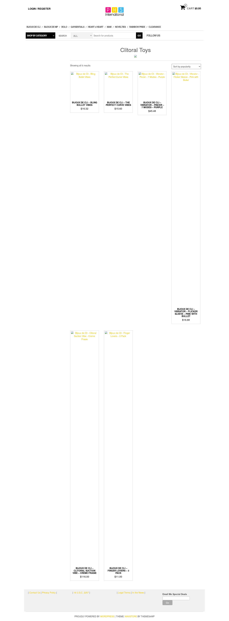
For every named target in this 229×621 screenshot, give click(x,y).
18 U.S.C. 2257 (81, 592)
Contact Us (35, 592)
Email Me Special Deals (174, 594)
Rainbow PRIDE (137, 26)
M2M (109, 26)
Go (139, 35)
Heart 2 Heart (95, 26)
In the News (138, 592)
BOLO (64, 26)
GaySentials (77, 26)
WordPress (107, 616)
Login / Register (39, 8)
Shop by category (37, 35)
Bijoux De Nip (51, 26)
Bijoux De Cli (33, 26)
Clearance (155, 26)
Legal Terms (124, 592)
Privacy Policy (49, 592)
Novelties (120, 26)
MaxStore (131, 616)
